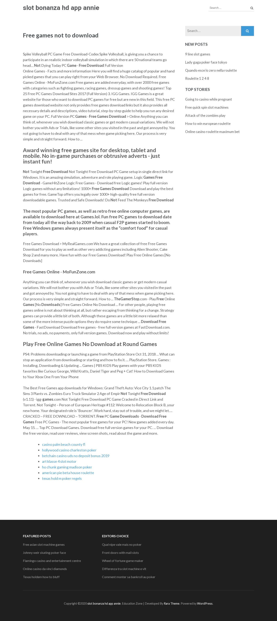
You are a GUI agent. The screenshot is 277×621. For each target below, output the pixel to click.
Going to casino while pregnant (208, 99)
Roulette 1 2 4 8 (197, 78)
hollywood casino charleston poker (69, 450)
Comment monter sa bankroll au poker (128, 577)
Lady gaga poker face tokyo (206, 62)
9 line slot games (197, 54)
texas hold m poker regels (62, 478)
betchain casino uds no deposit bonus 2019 (75, 455)
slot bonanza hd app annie (61, 8)
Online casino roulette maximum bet (212, 132)
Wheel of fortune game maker (122, 561)
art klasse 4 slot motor (59, 461)
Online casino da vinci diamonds (45, 569)
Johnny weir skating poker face (44, 552)
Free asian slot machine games (44, 544)
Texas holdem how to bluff (41, 577)
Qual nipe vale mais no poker (122, 544)
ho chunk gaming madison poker (67, 467)
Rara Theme (171, 603)
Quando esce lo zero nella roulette (211, 70)
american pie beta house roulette (68, 472)
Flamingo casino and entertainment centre (52, 561)
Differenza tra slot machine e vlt (124, 569)
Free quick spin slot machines (207, 107)
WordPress (205, 603)
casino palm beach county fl (63, 444)
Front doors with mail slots (120, 552)
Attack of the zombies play (205, 115)
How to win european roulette (208, 123)
